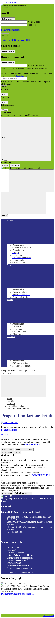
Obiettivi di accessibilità (17, 560)
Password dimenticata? (11, 30)
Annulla (5, 165)
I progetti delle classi (16, 406)
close (4, 216)
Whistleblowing (14, 563)
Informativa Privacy (15, 552)
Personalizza (7, 449)
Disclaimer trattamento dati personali (17, 594)
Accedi (5, 8)
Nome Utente (34, 22)
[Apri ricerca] (31, 180)
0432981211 (16, 519)
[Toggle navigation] (23, 203)
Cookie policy (13, 547)
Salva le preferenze (23, 493)
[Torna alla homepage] (27, 168)
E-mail (31, 65)
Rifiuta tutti (24, 449)
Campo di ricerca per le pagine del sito (18, 370)
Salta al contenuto (9, 2)
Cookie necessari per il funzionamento (18, 483)
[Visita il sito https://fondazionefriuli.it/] (9, 422)
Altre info (11, 403)
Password (32, 25)
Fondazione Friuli (9, 430)
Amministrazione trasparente (19, 568)
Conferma (15, 165)
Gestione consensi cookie (18, 565)
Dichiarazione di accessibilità (20, 558)
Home (9, 398)
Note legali (11, 550)
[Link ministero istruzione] (13, 5)
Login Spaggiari (22, 76)
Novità (10, 401)
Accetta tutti (11, 452)
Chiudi (4, 94)
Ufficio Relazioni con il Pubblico (21, 555)
